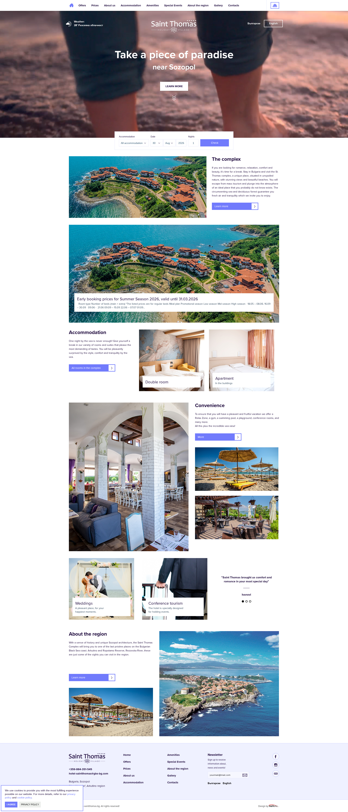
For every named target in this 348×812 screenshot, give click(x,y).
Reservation (273, 2)
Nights (191, 136)
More (201, 437)
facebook (275, 756)
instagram (275, 765)
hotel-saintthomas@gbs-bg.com (88, 774)
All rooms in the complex (86, 368)
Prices (95, 5)
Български (254, 23)
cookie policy (24, 797)
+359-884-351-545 (80, 769)
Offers (82, 5)
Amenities (152, 5)
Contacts (233, 5)
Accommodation (127, 136)
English (273, 23)
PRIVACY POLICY (30, 804)
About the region (198, 5)
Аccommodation (131, 5)
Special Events (173, 5)
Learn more (174, 86)
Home (72, 5)
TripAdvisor (275, 773)
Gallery (218, 5)
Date (153, 136)
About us (109, 5)
